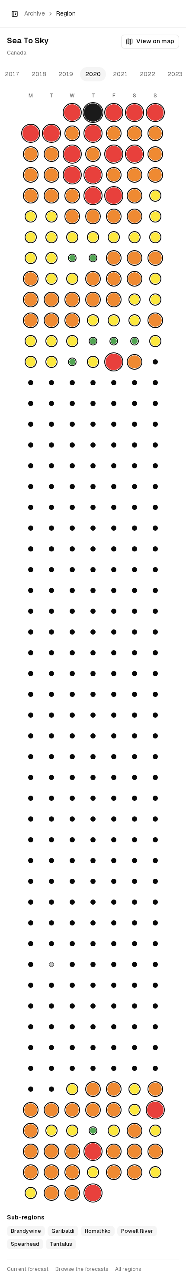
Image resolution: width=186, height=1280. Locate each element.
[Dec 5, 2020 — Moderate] (134, 1109)
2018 (39, 74)
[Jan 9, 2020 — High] (93, 133)
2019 (65, 74)
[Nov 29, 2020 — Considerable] (155, 1089)
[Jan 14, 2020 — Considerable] (51, 154)
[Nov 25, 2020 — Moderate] (72, 1089)
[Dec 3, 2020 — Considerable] (93, 1109)
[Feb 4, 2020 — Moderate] (51, 216)
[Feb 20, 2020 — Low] (93, 258)
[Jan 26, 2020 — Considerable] (155, 174)
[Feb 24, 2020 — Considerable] (30, 278)
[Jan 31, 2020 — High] (113, 195)
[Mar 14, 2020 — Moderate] (134, 320)
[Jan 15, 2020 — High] (72, 154)
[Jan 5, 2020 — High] (155, 112)
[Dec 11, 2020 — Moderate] (113, 1130)
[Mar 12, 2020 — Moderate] (93, 320)
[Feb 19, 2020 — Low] (72, 258)
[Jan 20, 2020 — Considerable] (30, 174)
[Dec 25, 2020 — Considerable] (113, 1172)
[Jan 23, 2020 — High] (93, 174)
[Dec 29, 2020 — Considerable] (51, 1193)
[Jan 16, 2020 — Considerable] (93, 154)
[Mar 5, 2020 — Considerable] (93, 299)
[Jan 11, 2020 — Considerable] (134, 133)
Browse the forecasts (81, 1269)
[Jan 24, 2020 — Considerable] (113, 174)
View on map (155, 41)
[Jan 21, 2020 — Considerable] (51, 174)
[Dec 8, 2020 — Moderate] (51, 1130)
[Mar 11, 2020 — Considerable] (72, 320)
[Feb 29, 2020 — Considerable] (134, 278)
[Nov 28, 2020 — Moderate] (134, 1089)
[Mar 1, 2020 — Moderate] (155, 278)
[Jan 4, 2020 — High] (134, 112)
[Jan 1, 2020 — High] (72, 112)
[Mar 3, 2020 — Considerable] (51, 299)
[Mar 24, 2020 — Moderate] (51, 361)
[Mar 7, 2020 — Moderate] (134, 299)
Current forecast (27, 1269)
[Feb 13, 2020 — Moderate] (93, 237)
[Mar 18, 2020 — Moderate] (72, 341)
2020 (93, 74)
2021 (120, 74)
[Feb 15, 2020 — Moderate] (134, 237)
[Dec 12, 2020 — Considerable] (134, 1130)
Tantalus (61, 1244)
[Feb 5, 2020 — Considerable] (72, 216)
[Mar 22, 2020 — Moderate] (155, 341)
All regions (128, 1269)
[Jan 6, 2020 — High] (30, 133)
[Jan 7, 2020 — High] (51, 133)
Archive (34, 13)
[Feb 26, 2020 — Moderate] (72, 278)
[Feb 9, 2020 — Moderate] (155, 216)
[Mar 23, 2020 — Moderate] (30, 361)
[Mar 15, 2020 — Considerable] (155, 320)
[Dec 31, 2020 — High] (93, 1193)
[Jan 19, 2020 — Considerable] (155, 154)
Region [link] (66, 13)
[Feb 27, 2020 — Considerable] (93, 278)
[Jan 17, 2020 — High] (113, 154)
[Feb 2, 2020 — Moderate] (155, 195)
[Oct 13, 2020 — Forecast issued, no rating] (51, 964)
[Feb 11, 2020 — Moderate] (51, 237)
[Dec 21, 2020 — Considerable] (30, 1172)
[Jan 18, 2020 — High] (134, 154)
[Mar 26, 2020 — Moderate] (93, 361)
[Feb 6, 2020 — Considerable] (93, 216)
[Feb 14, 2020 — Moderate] (113, 237)
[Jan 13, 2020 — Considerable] (30, 154)
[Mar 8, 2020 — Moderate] (155, 299)
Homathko (98, 1231)
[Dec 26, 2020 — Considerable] (134, 1172)
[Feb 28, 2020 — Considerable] (113, 278)
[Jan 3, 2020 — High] (113, 112)
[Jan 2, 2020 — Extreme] (93, 112)
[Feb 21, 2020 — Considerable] (113, 258)
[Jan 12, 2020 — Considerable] (155, 133)
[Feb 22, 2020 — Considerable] (134, 258)
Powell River (137, 1231)
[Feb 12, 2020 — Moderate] (72, 237)
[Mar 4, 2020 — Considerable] (72, 299)
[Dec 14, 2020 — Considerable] (30, 1151)
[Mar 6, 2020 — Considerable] (113, 299)
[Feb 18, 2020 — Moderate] (51, 258)
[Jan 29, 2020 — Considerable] (72, 195)
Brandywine (26, 1231)
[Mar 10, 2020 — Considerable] (51, 320)
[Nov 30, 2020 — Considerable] (30, 1109)
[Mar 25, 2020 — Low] (72, 361)
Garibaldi (62, 1231)
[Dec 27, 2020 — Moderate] (155, 1172)
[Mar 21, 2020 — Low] (134, 341)
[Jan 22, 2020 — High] (72, 174)
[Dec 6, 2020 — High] (155, 1109)
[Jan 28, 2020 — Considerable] (51, 195)
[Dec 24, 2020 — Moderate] (93, 1172)
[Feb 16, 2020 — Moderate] (155, 237)
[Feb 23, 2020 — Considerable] (155, 258)
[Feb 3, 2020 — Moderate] (30, 216)
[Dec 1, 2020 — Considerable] (51, 1109)
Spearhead (25, 1244)
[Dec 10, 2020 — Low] (93, 1130)
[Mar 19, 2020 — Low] (93, 341)
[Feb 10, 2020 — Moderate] (30, 237)
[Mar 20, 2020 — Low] (113, 341)
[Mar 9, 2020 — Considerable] (30, 320)
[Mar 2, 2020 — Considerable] (30, 299)
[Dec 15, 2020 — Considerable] (51, 1151)
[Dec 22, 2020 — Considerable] (51, 1172)
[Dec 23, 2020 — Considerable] (72, 1172)
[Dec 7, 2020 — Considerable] (30, 1130)
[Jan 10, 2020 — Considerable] (113, 133)
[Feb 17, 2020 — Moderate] (30, 258)
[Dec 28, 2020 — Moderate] (30, 1193)
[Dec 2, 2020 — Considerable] (72, 1109)
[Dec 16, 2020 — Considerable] (72, 1151)
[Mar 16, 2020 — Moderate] (30, 341)
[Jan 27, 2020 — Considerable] (30, 195)
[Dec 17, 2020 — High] (93, 1151)
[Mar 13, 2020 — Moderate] (113, 320)
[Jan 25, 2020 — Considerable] (134, 174)
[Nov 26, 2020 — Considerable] (93, 1089)
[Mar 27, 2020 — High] (113, 361)
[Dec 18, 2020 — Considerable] (113, 1151)
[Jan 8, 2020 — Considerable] (72, 133)
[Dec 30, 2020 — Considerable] (72, 1193)
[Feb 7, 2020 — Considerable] (113, 216)
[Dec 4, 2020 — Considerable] (113, 1109)
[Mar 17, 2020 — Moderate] (51, 341)
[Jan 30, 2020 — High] (93, 195)
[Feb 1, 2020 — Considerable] (134, 195)
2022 (147, 74)
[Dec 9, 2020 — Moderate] (72, 1130)
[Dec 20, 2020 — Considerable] (155, 1151)
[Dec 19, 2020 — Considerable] (134, 1151)
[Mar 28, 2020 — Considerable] (134, 361)
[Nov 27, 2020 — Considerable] (113, 1089)
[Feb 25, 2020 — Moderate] (51, 278)
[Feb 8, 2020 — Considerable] (134, 216)
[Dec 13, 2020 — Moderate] (155, 1130)
